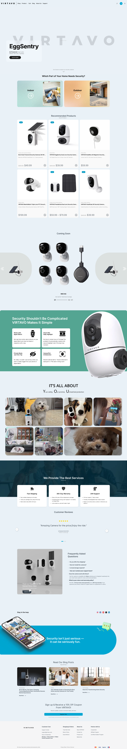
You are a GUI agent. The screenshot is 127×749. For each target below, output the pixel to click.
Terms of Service (70, 747)
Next (106, 530)
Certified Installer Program (97, 734)
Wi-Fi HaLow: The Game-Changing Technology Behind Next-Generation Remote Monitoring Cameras (32, 691)
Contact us (27, 591)
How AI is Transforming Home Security (94, 689)
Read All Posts (63, 664)
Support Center (45, 730)
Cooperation (94, 729)
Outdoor (77, 90)
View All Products (63, 117)
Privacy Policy (63, 747)
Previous (17, 529)
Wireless (29, 152)
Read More (22, 695)
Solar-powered (24, 152)
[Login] (125, 3)
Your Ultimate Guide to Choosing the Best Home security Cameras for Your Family (63, 690)
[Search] (117, 3)
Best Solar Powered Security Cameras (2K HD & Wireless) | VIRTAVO (31, 154)
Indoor (30, 90)
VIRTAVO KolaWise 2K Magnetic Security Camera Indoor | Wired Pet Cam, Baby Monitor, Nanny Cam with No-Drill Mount (94, 154)
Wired (53, 152)
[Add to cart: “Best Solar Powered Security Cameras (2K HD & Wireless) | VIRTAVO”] (44, 165)
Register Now (63, 714)
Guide (52, 687)
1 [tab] (61, 541)
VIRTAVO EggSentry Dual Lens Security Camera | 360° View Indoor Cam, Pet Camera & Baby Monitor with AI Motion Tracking (63, 154)
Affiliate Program (95, 732)
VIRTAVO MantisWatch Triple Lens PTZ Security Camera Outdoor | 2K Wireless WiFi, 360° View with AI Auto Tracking (32, 204)
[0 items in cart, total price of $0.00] (121, 3)
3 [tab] (66, 541)
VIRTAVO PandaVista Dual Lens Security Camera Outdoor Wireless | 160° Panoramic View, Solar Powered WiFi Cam (63, 204)
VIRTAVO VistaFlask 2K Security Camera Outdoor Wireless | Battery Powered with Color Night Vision (94, 204)
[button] (2, 268)
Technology (22, 687)
